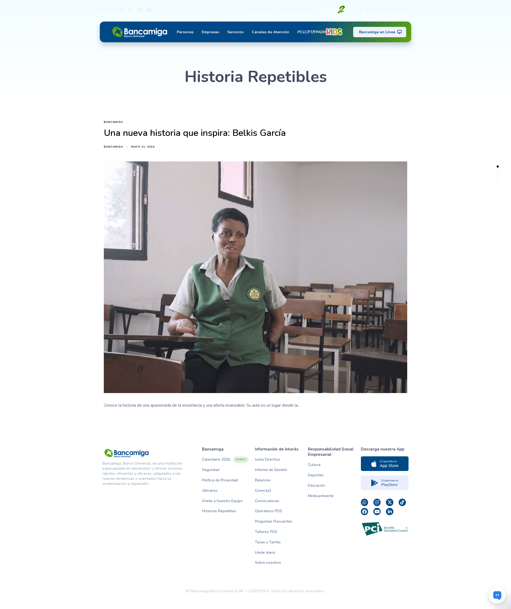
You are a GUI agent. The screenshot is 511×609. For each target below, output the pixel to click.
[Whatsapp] (102, 9)
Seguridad (210, 469)
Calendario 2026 (224, 459)
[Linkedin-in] (389, 511)
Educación (316, 485)
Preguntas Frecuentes (273, 521)
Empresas (210, 32)
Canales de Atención (270, 32)
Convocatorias (267, 500)
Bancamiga (113, 122)
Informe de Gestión (271, 469)
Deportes (316, 475)
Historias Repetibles (219, 511)
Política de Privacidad (220, 480)
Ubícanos (210, 490)
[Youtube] (149, 9)
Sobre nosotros (268, 562)
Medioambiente (321, 495)
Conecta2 (263, 490)
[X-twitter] (121, 9)
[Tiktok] (130, 9)
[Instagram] (111, 9)
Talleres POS (266, 531)
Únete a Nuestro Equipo (222, 500)
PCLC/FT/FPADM (312, 32)
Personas (185, 32)
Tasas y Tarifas (268, 542)
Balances (263, 480)
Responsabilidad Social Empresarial (331, 452)
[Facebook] (139, 9)
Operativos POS (268, 511)
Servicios (235, 32)
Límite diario (265, 552)
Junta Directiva (267, 459)
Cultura (314, 464)
